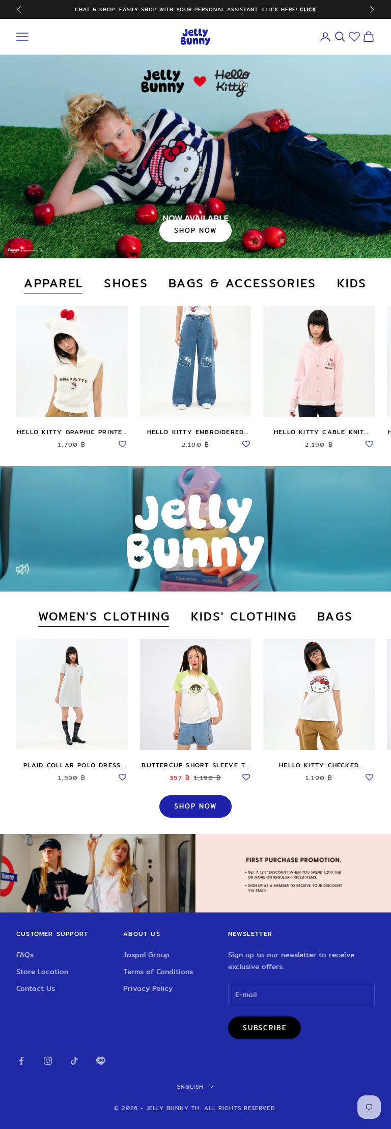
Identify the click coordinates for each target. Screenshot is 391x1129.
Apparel (53, 283)
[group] (195, 873)
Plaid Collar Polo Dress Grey (72, 765)
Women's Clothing (104, 617)
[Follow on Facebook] (21, 1061)
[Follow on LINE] (101, 1061)
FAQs (25, 954)
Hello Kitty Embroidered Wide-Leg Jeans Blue (195, 432)
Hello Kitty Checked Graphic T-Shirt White (318, 765)
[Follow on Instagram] (48, 1061)
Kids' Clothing (244, 617)
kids (352, 283)
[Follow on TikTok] (74, 1061)
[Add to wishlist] (123, 442)
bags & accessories (243, 283)
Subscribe (264, 1028)
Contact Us (35, 988)
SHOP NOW (195, 230)
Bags (335, 617)
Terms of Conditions (158, 971)
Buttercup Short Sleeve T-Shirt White (195, 765)
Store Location (42, 971)
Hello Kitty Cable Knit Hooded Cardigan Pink (319, 432)
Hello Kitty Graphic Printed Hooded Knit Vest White (72, 432)
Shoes (126, 283)
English (190, 1086)
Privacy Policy (148, 988)
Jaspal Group (146, 954)
